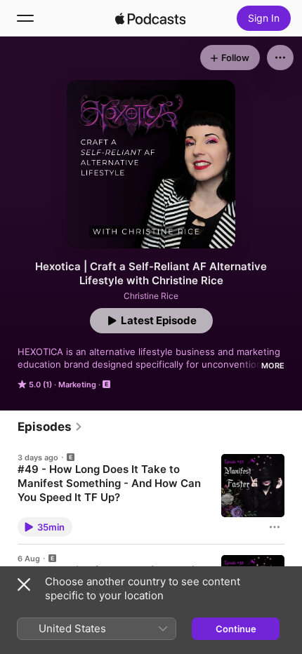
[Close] (24, 584)
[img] (150, 18)
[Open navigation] (25, 18)
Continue (236, 628)
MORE (272, 366)
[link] (50, 426)
